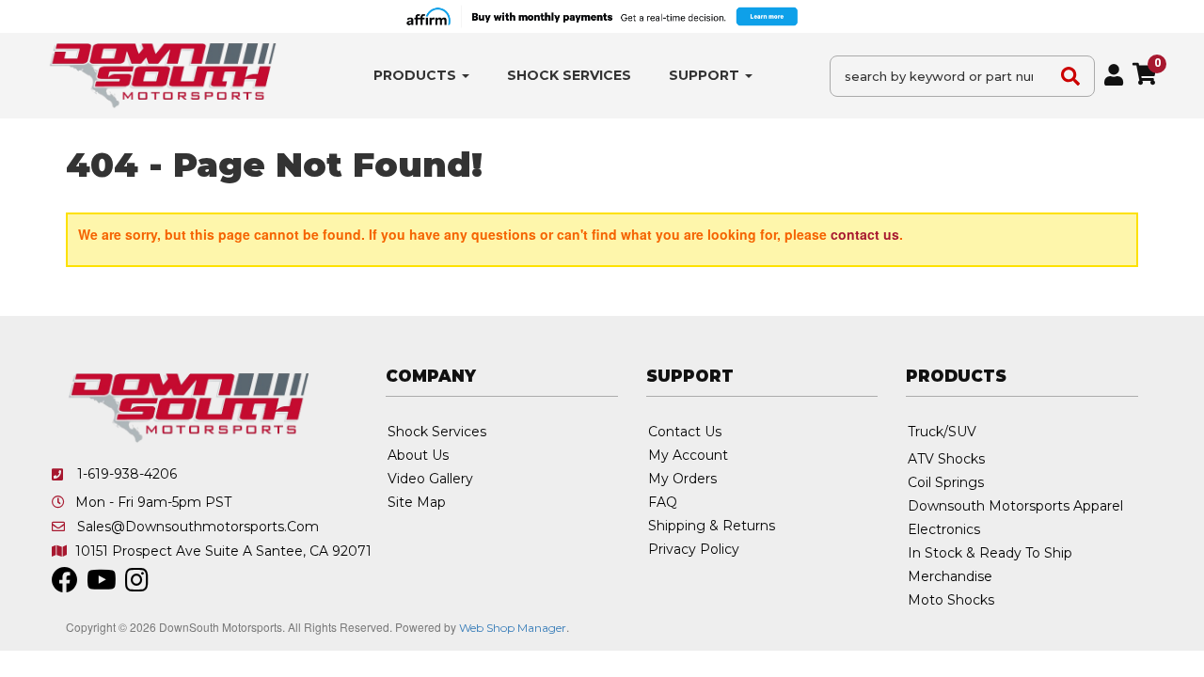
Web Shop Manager (512, 628)
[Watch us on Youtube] (102, 584)
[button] (421, 76)
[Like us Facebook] (65, 584)
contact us (865, 234)
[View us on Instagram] (137, 584)
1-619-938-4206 (127, 473)
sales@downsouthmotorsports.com (198, 526)
